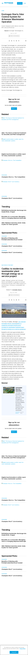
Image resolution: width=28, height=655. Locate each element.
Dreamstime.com (21, 304)
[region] (14, 650)
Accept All (14, 652)
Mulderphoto (9, 388)
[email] (18, 40)
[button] (3, 3)
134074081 (9, 388)
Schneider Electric (17, 289)
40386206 (11, 304)
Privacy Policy (22, 648)
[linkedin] (11, 40)
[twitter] (14, 40)
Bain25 (16, 304)
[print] (25, 40)
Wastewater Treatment (7, 265)
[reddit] (16, 40)
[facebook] (9, 40)
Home (3, 10)
